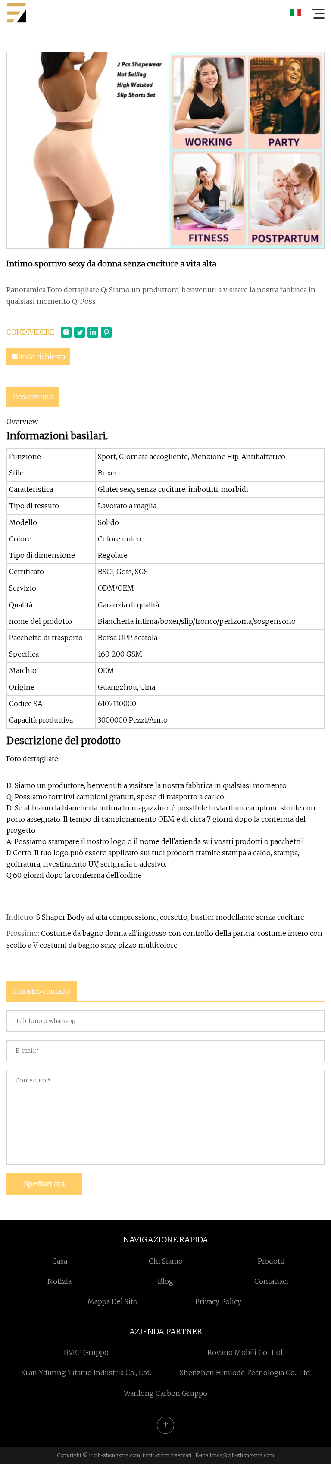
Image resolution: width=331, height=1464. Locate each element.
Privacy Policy (218, 1301)
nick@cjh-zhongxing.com (243, 1455)
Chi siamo (166, 1261)
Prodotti (271, 1261)
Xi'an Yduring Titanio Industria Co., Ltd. (86, 1372)
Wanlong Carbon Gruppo (165, 1393)
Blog (165, 1281)
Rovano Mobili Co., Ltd (245, 1352)
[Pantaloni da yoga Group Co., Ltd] (16, 13)
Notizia (59, 1281)
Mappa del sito (112, 1301)
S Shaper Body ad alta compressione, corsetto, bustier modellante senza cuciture (170, 917)
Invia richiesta (41, 356)
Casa (59, 1261)
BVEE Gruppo (86, 1352)
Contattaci (271, 1281)
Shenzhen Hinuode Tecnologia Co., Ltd (245, 1372)
